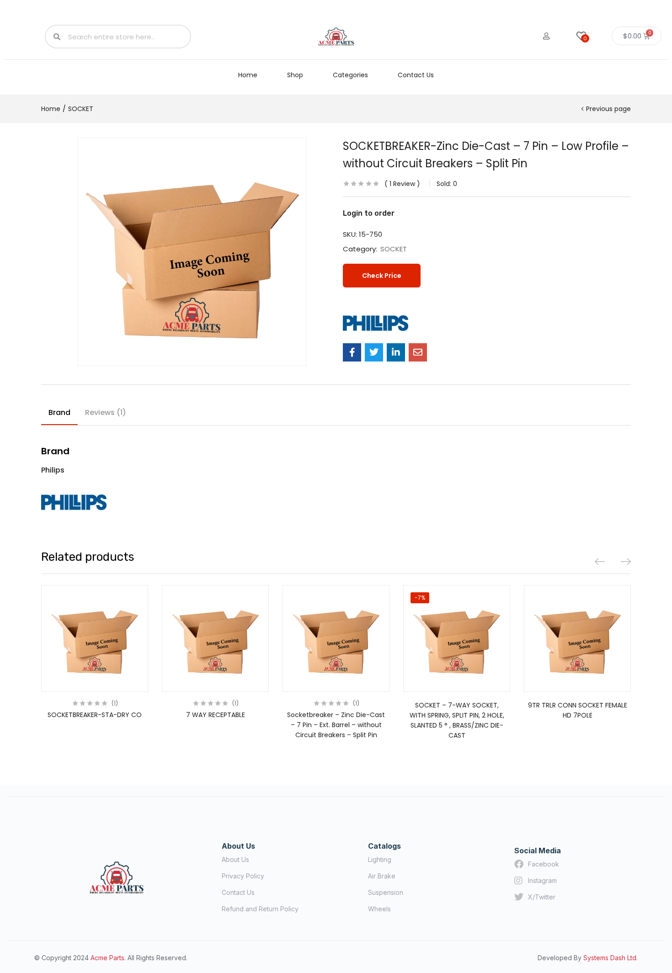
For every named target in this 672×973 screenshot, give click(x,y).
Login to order (369, 213)
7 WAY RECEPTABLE (215, 714)
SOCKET (80, 108)
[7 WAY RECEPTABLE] (215, 638)
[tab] (59, 414)
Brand (59, 412)
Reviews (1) (105, 412)
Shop (295, 75)
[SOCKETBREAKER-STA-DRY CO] (94, 638)
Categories (350, 75)
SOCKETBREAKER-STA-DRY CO (95, 714)
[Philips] (375, 323)
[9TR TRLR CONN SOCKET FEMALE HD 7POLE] (577, 638)
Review (402, 183)
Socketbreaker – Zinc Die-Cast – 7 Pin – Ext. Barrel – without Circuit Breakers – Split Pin (336, 724)
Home (247, 75)
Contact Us (416, 75)
